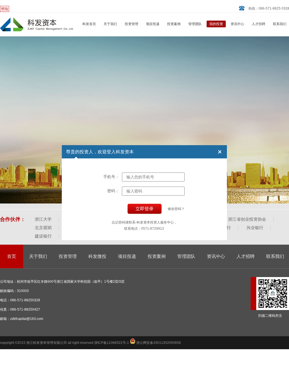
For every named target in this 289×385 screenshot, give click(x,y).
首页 (11, 256)
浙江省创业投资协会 (247, 219)
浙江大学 (43, 219)
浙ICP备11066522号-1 (112, 343)
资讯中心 (237, 24)
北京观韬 (43, 227)
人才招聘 (258, 24)
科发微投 (97, 256)
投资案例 (174, 24)
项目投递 (152, 24)
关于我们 (110, 24)
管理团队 (195, 24)
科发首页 (89, 24)
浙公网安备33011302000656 (158, 343)
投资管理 (131, 24)
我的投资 (216, 24)
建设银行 (43, 236)
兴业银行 (254, 227)
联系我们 (275, 256)
